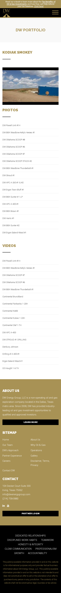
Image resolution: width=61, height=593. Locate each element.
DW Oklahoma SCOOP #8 (13, 139)
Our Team (7, 445)
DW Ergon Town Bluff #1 (13, 189)
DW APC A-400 (9, 332)
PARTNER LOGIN (31, 513)
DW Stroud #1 (8, 175)
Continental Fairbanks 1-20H (15, 304)
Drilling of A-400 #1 (11, 354)
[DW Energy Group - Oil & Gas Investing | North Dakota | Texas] (6, 12)
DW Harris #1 (8, 218)
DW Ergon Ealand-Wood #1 (14, 232)
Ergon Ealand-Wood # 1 (12, 361)
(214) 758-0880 (10, 498)
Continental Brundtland (12, 296)
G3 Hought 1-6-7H (10, 368)
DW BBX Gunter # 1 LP (12, 197)
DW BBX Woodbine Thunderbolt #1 (18, 168)
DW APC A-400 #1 (10, 204)
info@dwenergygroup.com (16, 494)
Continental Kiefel (10, 311)
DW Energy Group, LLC (14, 397)
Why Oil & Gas (38, 445)
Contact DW (8, 470)
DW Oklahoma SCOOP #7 (13, 154)
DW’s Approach (10, 450)
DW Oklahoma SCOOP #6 (13, 147)
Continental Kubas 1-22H (13, 318)
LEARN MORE (31, 422)
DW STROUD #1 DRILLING (14, 339)
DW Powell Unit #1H (11, 125)
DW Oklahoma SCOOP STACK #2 (17, 161)
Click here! (39, 6)
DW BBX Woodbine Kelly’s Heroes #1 (18, 132)
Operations (36, 450)
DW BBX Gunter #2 (10, 225)
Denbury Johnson (10, 347)
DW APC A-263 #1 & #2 (12, 182)
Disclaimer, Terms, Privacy (40, 463)
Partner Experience (12, 455)
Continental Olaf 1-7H (11, 325)
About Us (35, 439)
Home (5, 439)
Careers (6, 461)
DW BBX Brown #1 (10, 211)
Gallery (34, 455)
